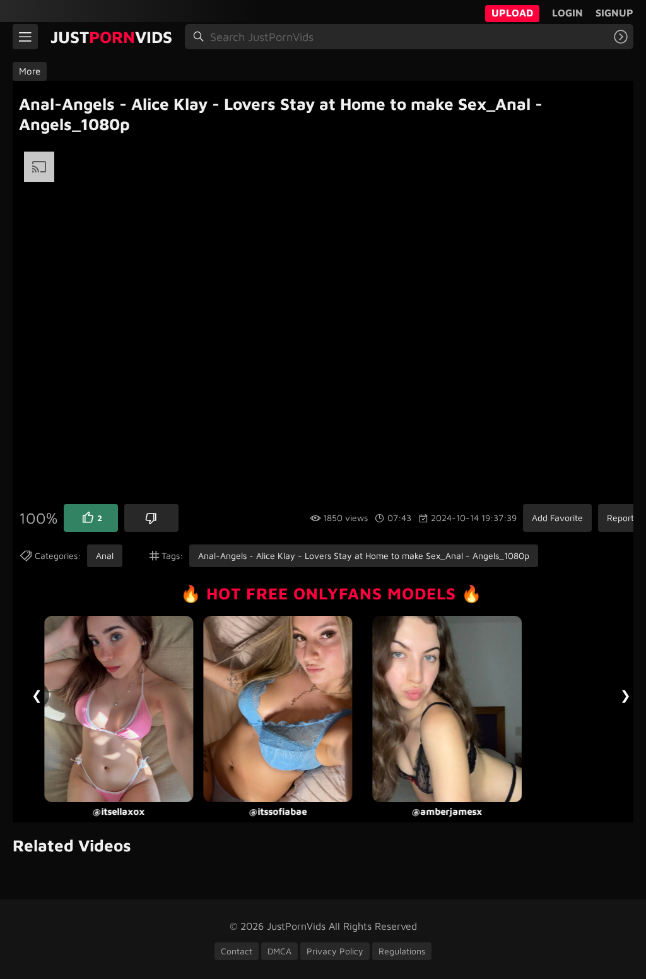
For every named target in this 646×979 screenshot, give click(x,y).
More (29, 71)
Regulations (402, 951)
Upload (512, 12)
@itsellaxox (119, 812)
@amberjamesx (447, 812)
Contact (236, 951)
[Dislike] (151, 518)
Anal (105, 555)
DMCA (279, 951)
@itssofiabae (278, 812)
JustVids (111, 36)
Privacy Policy (335, 951)
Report (620, 517)
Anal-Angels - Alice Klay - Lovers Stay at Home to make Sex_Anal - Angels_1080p (363, 555)
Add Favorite (557, 517)
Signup (614, 12)
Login (567, 12)
